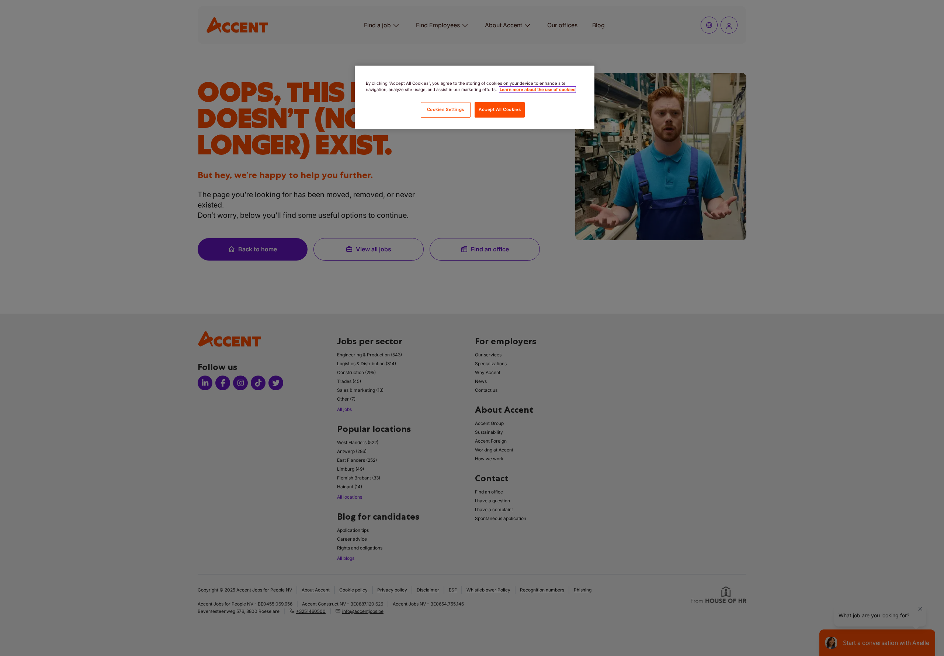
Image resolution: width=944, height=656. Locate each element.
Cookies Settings (445, 109)
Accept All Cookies (500, 109)
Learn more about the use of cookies (537, 89)
